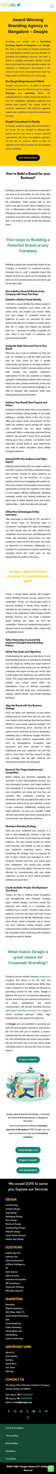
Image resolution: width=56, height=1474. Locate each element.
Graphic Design (13, 1208)
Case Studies (11, 1356)
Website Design (13, 1231)
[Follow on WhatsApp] (40, 1411)
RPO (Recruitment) (14, 1290)
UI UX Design (12, 1204)
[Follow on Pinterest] (28, 1417)
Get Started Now (28, 157)
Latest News (11, 1363)
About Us (10, 1352)
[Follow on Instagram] (15, 1411)
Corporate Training (14, 1286)
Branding (10, 1304)
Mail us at (19, 1402)
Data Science (12, 1271)
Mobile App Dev (13, 1252)
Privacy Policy (12, 1435)
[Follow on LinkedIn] (21, 1411)
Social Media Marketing (17, 1315)
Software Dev (12, 1256)
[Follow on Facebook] (8, 1411)
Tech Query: (13, 1394)
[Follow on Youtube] (33, 1411)
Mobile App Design (15, 1238)
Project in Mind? (28, 1059)
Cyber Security (12, 1275)
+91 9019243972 (28, 1170)
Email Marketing (13, 1323)
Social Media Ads (14, 1330)
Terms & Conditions (15, 1427)
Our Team (10, 1367)
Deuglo (28, 1466)
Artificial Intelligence (15, 1264)
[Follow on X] (27, 1411)
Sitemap (9, 1371)
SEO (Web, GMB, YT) (15, 1312)
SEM (7, 1319)
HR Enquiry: (13, 1398)
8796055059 (27, 1394)
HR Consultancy (13, 1283)
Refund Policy (12, 1443)
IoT (7, 1267)
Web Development (14, 1260)
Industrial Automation (16, 1279)
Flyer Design (11, 1220)
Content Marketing (14, 1338)
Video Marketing (13, 1327)
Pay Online (11, 1458)
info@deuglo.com (28, 1150)
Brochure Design (13, 1223)
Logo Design (11, 1212)
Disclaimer (10, 1450)
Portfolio (9, 1359)
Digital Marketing (14, 1308)
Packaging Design (14, 1216)
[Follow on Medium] (46, 1411)
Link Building (11, 1334)
